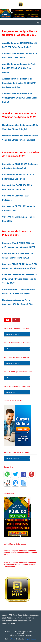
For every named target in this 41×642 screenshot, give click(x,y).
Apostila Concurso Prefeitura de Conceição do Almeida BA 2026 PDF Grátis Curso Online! (19, 83)
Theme (13, 639)
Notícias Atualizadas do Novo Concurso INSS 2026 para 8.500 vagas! (17, 304)
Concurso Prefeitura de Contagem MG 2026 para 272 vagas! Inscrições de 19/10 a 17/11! (20, 278)
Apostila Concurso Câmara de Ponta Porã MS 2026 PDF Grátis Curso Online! (19, 68)
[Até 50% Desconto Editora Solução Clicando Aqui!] (13, 13)
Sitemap (28, 635)
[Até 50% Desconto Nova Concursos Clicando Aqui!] (33, 13)
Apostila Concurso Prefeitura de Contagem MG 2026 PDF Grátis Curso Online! (19, 97)
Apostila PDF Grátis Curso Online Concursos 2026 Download (20, 632)
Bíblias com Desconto (17, 635)
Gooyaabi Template (30, 639)
